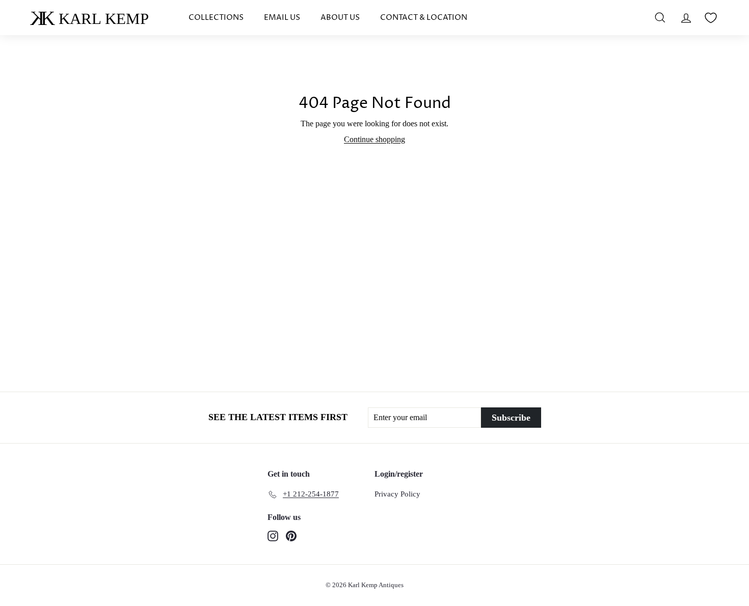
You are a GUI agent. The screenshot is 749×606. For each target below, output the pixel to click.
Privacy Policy (397, 494)
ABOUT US (340, 17)
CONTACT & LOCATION (423, 17)
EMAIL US (282, 17)
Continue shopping (374, 139)
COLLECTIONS (216, 17)
